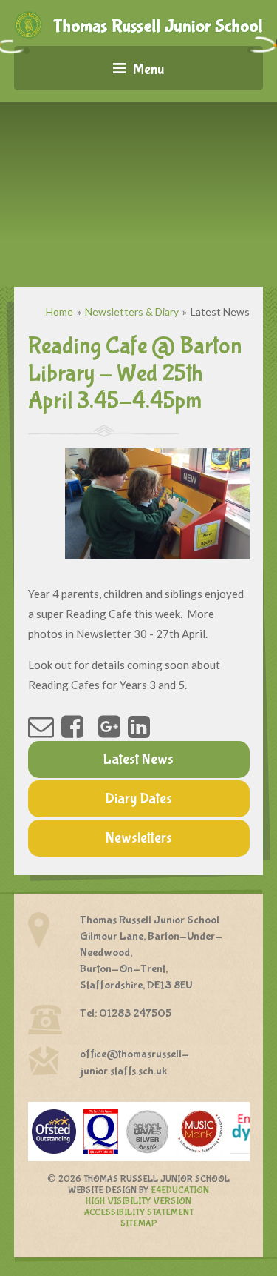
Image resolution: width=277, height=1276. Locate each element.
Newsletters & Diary (132, 311)
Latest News (220, 311)
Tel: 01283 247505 (125, 1013)
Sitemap (138, 1223)
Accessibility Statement (139, 1212)
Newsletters (139, 837)
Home (59, 311)
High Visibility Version (138, 1201)
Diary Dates (138, 798)
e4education (180, 1190)
